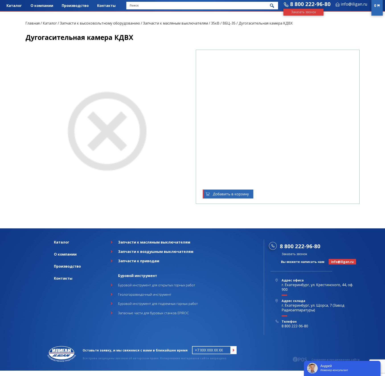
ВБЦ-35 (229, 23)
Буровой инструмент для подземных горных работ (158, 303)
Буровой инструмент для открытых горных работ (156, 285)
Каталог (14, 5)
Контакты (106, 5)
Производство (75, 5)
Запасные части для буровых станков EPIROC (153, 313)
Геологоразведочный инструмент (144, 294)
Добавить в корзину (231, 194)
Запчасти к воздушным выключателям (155, 251)
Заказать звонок (303, 12)
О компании (42, 5)
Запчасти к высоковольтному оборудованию (100, 23)
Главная (32, 23)
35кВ (215, 23)
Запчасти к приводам (138, 260)
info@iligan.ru (354, 4)
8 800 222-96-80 (310, 4)
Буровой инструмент (137, 275)
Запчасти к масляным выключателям (175, 23)
